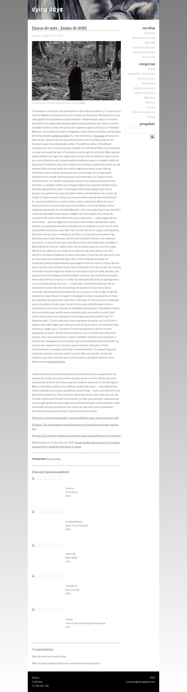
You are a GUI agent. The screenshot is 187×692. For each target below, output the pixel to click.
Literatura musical (144, 88)
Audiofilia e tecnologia (141, 73)
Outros (150, 107)
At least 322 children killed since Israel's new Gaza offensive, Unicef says (76, 435)
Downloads (148, 83)
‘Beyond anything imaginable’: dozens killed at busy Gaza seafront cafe (75, 418)
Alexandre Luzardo (143, 37)
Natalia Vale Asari (144, 52)
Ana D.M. (150, 42)
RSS (152, 677)
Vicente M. (148, 57)
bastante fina (56, 361)
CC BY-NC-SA (40, 685)
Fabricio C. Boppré (144, 47)
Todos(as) (149, 33)
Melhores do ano (145, 92)
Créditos (37, 681)
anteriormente (61, 135)
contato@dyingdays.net (140, 681)
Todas (151, 69)
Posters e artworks (143, 112)
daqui (82, 103)
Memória (149, 97)
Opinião (150, 102)
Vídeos (151, 116)
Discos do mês (53, 459)
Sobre (35, 677)
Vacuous (99, 135)
